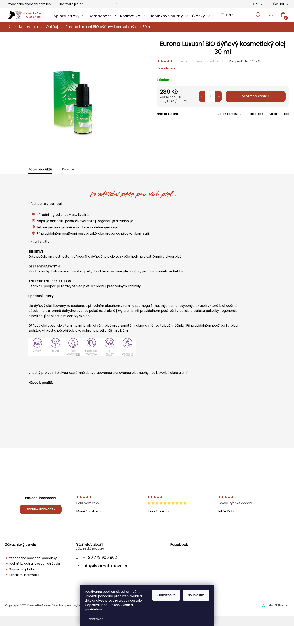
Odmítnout (166, 595)
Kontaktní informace (24, 575)
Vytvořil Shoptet (278, 605)
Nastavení (96, 619)
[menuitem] (68, 16)
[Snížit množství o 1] (202, 96)
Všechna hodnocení (41, 509)
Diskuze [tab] (68, 169)
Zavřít (179, 112)
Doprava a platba (71, 4)
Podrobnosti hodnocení (207, 61)
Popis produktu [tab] (40, 169)
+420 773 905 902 (100, 557)
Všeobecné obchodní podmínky (33, 558)
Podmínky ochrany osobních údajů (34, 563)
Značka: (167, 114)
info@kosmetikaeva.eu (106, 566)
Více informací (167, 68)
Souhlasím (196, 595)
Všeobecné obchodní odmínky (29, 4)
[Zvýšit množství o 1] (218, 96)
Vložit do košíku (255, 96)
